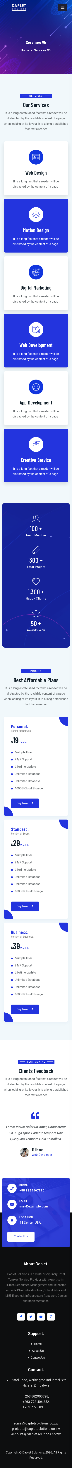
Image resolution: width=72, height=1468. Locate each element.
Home (25, 50)
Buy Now (23, 803)
